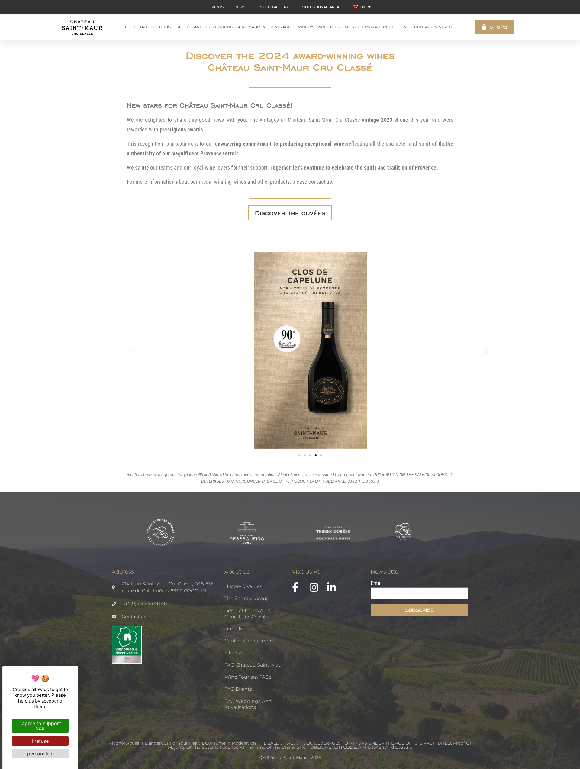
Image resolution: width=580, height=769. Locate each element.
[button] (133, 351)
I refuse (40, 741)
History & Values (243, 586)
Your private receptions (381, 27)
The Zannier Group (246, 598)
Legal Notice (239, 629)
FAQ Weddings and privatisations (248, 704)
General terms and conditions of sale (247, 613)
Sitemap (234, 653)
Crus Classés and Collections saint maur (209, 27)
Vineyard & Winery (292, 27)
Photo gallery (273, 7)
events (216, 7)
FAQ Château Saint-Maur (253, 665)
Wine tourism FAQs (248, 677)
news (241, 7)
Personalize (40, 754)
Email (377, 583)
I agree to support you (40, 725)
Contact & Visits (433, 27)
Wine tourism (332, 27)
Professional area (319, 7)
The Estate (136, 27)
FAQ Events (238, 689)
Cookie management (249, 641)
